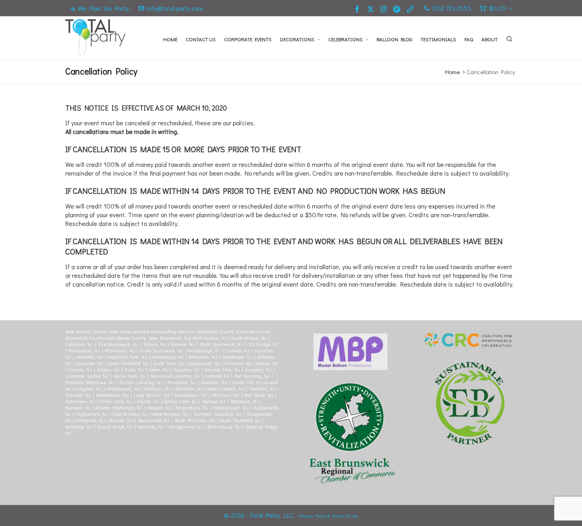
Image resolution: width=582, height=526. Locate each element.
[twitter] (372, 8)
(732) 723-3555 (451, 8)
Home (452, 72)
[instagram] (384, 8)
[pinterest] (398, 8)
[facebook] (358, 8)
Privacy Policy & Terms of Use (328, 516)
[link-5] (411, 8)
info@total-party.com (174, 8)
